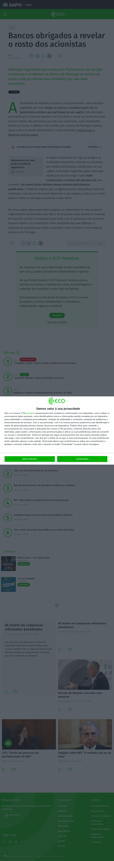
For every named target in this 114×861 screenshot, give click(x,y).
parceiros (30, 413)
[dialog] (57, 430)
